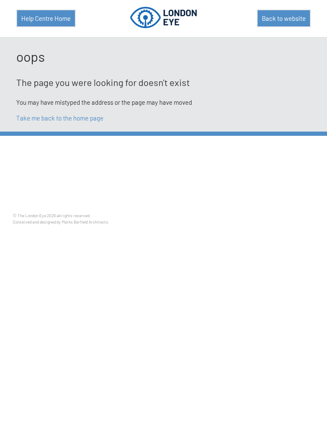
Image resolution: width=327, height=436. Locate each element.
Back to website (284, 18)
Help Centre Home (46, 18)
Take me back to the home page (59, 118)
